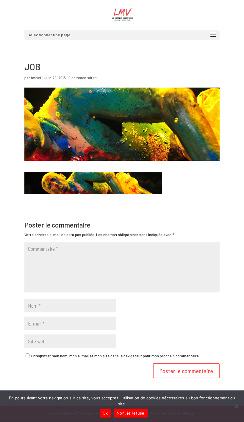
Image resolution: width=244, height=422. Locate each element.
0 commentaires (82, 77)
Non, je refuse (131, 413)
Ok (105, 413)
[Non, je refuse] (237, 406)
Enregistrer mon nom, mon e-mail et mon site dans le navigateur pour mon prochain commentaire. (115, 355)
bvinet (36, 77)
